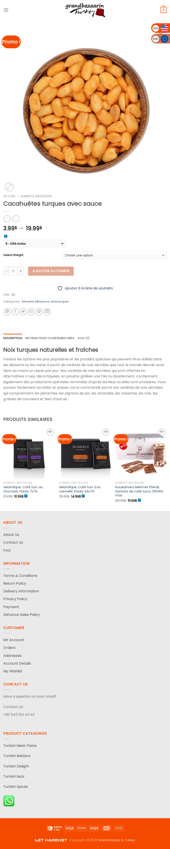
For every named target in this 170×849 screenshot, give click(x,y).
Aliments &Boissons (36, 196)
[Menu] (6, 9)
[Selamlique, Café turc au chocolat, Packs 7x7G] (29, 453)
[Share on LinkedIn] (47, 311)
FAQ (7, 550)
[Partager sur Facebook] (15, 311)
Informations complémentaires (50, 338)
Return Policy (14, 583)
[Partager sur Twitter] (23, 311)
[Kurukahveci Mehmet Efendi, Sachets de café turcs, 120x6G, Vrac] (141, 453)
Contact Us (13, 542)
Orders (9, 647)
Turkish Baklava (16, 755)
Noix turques (60, 301)
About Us (11, 534)
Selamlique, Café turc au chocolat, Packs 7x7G (23, 489)
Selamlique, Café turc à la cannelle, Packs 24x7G (79, 489)
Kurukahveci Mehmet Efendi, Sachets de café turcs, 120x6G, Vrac (139, 491)
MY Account (13, 639)
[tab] (12, 338)
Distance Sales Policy (21, 614)
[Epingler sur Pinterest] (39, 311)
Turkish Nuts (13, 776)
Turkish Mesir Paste (20, 745)
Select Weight (13, 255)
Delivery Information (21, 591)
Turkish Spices (15, 786)
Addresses (12, 655)
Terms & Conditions (20, 575)
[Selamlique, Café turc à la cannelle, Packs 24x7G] (85, 453)
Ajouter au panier (51, 270)
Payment (11, 606)
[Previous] (3, 469)
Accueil (9, 196)
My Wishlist (12, 671)
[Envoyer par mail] (31, 311)
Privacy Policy (15, 598)
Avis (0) (83, 338)
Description (12, 338)
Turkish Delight (16, 766)
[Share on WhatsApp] (7, 311)
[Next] (166, 469)
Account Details (17, 663)
